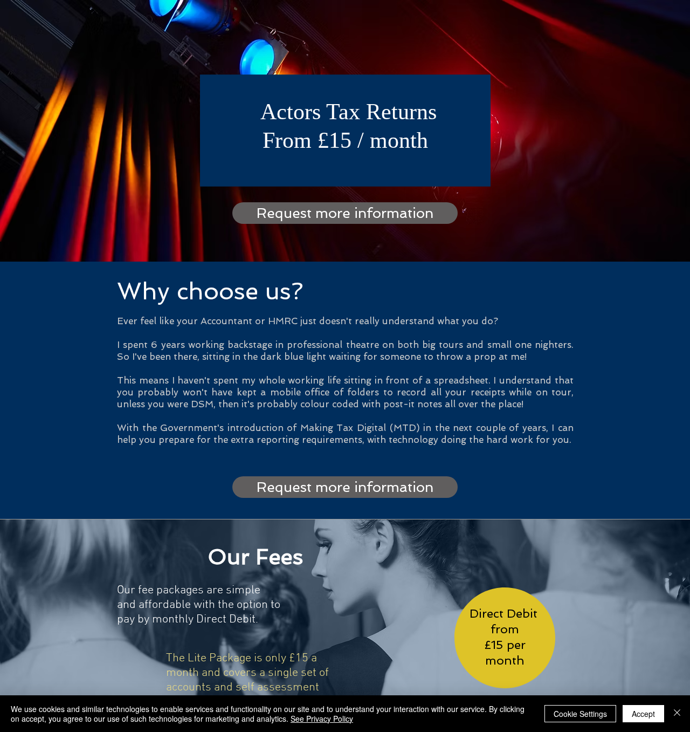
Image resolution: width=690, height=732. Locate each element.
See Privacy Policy (322, 718)
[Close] (677, 713)
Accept (643, 713)
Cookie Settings (580, 713)
